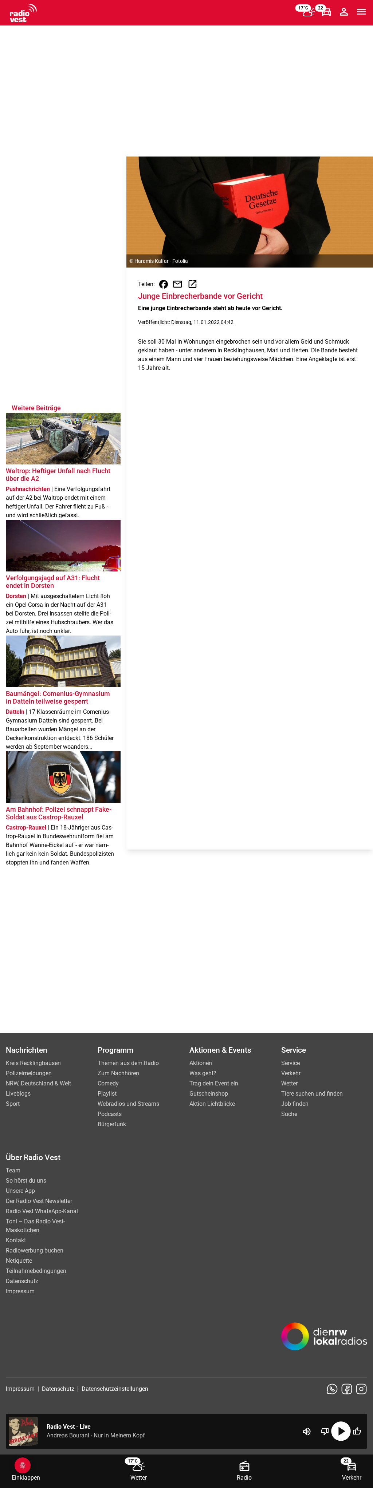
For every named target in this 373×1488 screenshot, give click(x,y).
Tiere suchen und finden (312, 1093)
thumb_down (325, 1431)
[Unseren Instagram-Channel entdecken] (361, 1389)
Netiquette (19, 1260)
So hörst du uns (26, 1180)
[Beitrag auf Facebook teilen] (163, 284)
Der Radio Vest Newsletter (39, 1201)
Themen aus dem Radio (128, 1063)
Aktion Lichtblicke (212, 1103)
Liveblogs (18, 1093)
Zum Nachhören (118, 1073)
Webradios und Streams (128, 1103)
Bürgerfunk (112, 1124)
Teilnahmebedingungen (36, 1270)
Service (290, 1063)
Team (13, 1170)
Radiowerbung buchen (34, 1250)
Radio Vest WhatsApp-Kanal (42, 1211)
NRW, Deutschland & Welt (38, 1083)
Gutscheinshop (208, 1093)
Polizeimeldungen (29, 1073)
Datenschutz (22, 1281)
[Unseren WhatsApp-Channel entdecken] (332, 1389)
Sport (13, 1103)
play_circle (341, 1431)
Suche (289, 1114)
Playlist (107, 1093)
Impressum (20, 1291)
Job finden (295, 1103)
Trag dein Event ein (213, 1083)
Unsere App (20, 1190)
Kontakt (16, 1240)
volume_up (307, 1431)
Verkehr (291, 1073)
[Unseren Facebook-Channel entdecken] (347, 1389)
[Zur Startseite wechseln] (23, 13)
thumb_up (357, 1431)
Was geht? (202, 1073)
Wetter (289, 1083)
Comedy (108, 1083)
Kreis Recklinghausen (33, 1063)
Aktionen (200, 1063)
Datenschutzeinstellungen (115, 1388)
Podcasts (110, 1114)
